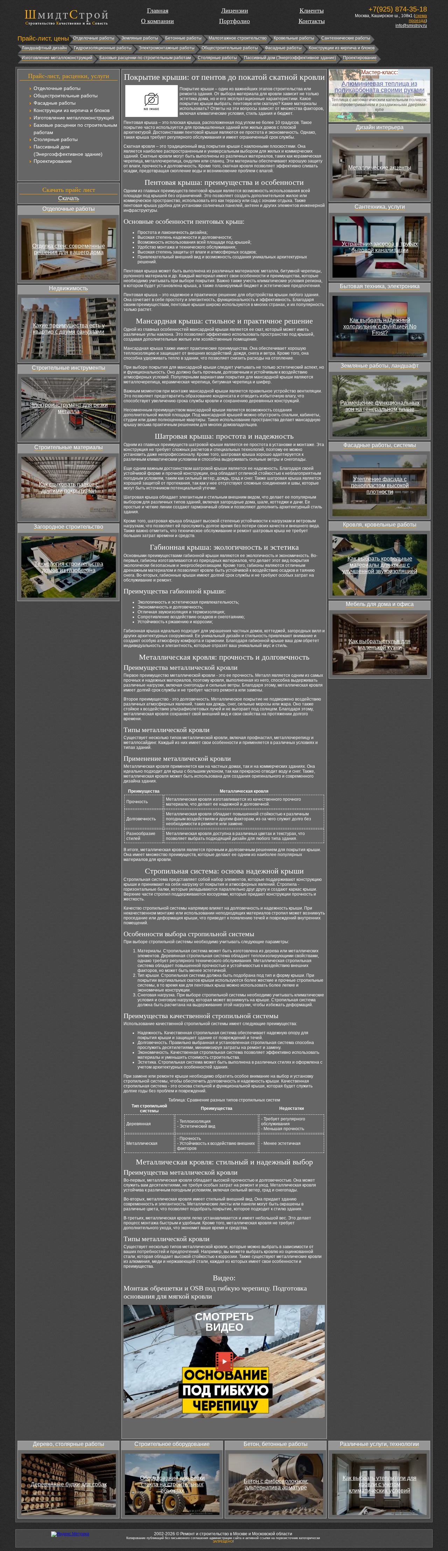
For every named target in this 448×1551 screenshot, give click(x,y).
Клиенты (312, 10)
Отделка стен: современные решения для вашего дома (68, 249)
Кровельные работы (294, 38)
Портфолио (234, 21)
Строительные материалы (68, 447)
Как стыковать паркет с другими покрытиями (68, 487)
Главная (157, 10)
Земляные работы (139, 38)
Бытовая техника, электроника (380, 286)
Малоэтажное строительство (238, 38)
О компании (157, 21)
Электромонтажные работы (167, 48)
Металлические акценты (379, 168)
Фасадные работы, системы (379, 445)
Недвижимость (68, 288)
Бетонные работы (183, 38)
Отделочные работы (93, 38)
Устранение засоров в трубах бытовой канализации (380, 247)
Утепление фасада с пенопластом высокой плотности (380, 485)
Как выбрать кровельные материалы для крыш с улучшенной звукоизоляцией (379, 565)
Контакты (312, 21)
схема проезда (418, 18)
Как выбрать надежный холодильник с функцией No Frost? (379, 326)
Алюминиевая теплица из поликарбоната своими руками (380, 86)
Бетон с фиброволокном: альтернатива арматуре (276, 1484)
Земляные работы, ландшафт (380, 366)
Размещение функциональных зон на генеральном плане (380, 406)
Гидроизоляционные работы (103, 48)
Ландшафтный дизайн (44, 48)
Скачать (68, 198)
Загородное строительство (68, 527)
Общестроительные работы (230, 48)
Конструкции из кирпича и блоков (341, 48)
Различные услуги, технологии (379, 1444)
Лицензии (234, 10)
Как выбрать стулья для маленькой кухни (380, 644)
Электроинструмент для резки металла (69, 408)
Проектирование (360, 57)
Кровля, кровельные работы (379, 525)
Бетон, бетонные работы (276, 1444)
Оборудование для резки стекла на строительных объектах (172, 1484)
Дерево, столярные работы (68, 1444)
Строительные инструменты (68, 368)
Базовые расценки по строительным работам (145, 57)
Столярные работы (217, 57)
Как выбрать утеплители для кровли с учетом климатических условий (379, 1484)
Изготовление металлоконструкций (57, 57)
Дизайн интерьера (380, 127)
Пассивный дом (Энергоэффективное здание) (290, 57)
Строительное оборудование (172, 1444)
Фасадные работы (283, 48)
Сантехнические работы (345, 38)
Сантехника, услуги (380, 207)
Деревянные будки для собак (69, 1484)
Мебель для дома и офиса (380, 604)
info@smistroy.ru (411, 25)
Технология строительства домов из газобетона (68, 567)
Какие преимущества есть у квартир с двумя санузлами (69, 328)
